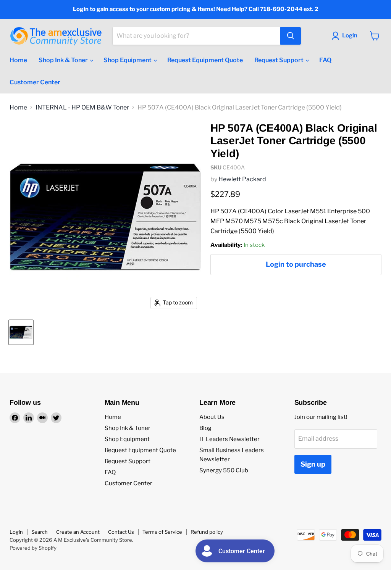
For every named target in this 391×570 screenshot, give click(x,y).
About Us (212, 417)
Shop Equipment (128, 60)
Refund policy (207, 532)
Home (18, 60)
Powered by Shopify (33, 548)
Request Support (279, 60)
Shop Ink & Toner (64, 60)
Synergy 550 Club (223, 470)
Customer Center (35, 82)
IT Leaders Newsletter (229, 439)
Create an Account (78, 532)
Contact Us (121, 532)
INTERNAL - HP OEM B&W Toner (82, 107)
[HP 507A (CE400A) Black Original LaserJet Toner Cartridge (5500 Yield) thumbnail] (21, 332)
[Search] (290, 36)
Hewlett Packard (242, 179)
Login (16, 532)
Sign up (313, 464)
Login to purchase (296, 264)
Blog (205, 428)
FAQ (325, 60)
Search (39, 532)
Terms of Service (162, 532)
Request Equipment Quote (205, 60)
